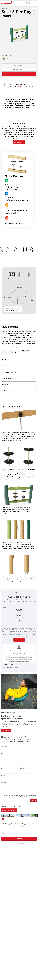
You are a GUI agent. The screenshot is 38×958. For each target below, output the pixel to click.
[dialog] (19, 479)
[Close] (35, 819)
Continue (19, 838)
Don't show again (19, 843)
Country (3, 829)
